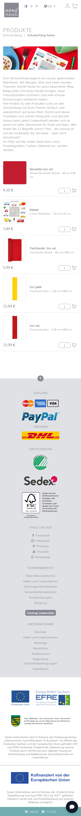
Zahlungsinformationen (40, 586)
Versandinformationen (40, 591)
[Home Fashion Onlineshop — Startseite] (11, 10)
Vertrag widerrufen (40, 612)
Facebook (42, 535)
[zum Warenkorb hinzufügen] (74, 190)
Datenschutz (41, 653)
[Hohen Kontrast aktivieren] (25, 6)
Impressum (40, 668)
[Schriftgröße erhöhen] (36, 6)
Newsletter (40, 648)
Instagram (42, 540)
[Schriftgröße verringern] (31, 6)
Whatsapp (42, 557)
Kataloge (40, 642)
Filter (50, 811)
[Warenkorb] (75, 6)
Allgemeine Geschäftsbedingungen (40, 660)
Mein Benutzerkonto (40, 575)
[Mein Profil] (67, 6)
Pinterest (42, 546)
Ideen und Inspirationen (40, 581)
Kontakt (40, 632)
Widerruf (40, 602)
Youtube (42, 551)
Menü (34, 811)
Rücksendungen (40, 597)
